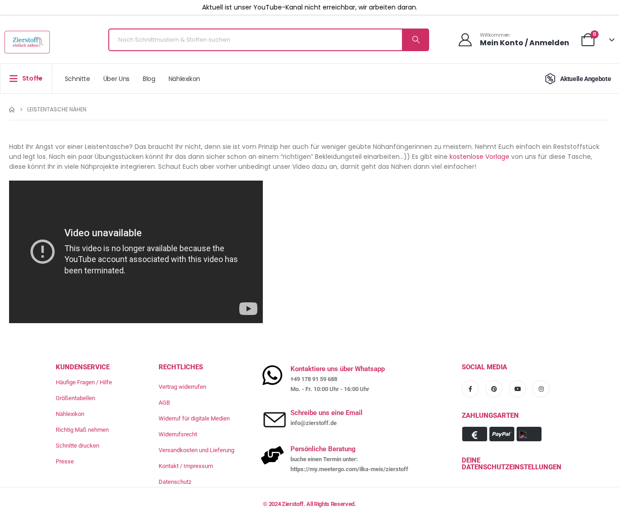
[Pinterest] (494, 388)
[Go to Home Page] (12, 110)
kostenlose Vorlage (479, 156)
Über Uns (116, 78)
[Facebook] (470, 388)
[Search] (415, 39)
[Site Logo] (27, 42)
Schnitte (77, 78)
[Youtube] (517, 388)
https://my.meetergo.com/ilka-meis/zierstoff (349, 469)
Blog (149, 78)
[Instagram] (541, 388)
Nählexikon (185, 78)
